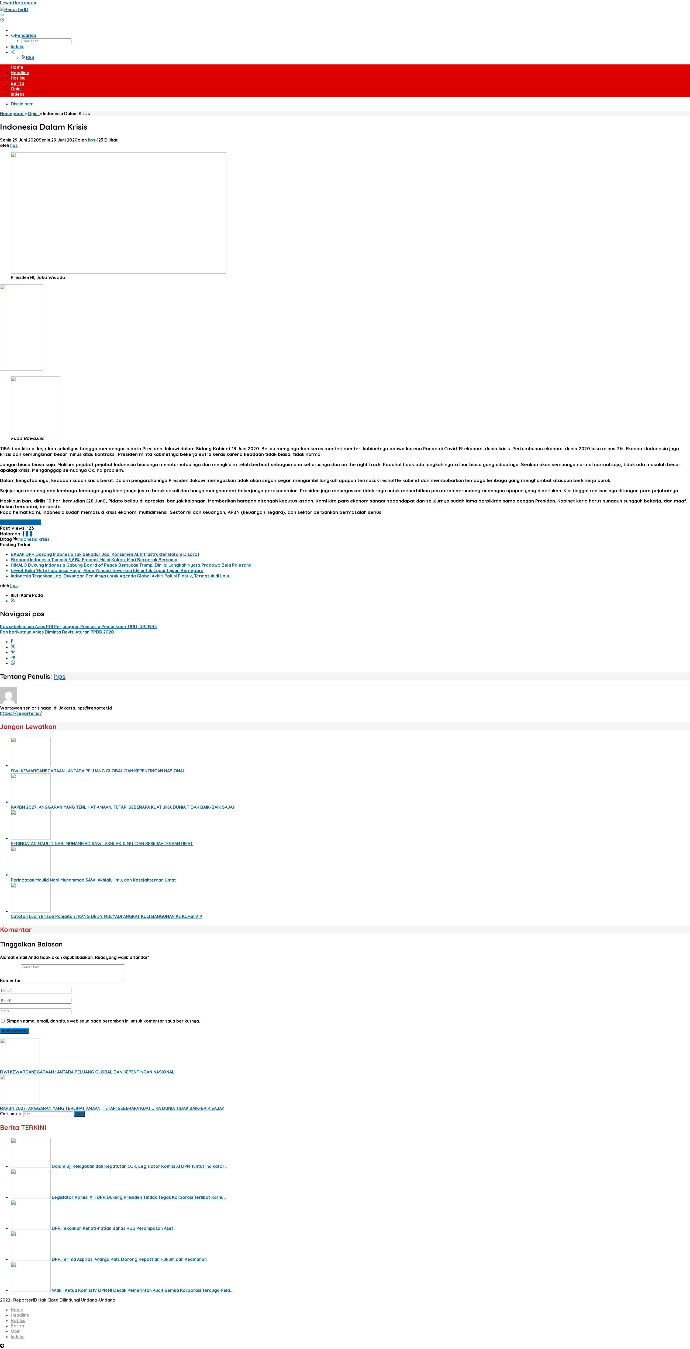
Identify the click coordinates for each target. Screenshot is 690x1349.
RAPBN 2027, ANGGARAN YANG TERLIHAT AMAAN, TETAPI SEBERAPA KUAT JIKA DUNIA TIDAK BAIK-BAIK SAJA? (123, 807)
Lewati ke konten (18, 2)
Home (17, 1309)
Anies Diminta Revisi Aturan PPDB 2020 (57, 632)
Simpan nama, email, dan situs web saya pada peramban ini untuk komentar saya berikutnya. (103, 1021)
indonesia (27, 539)
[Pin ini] (13, 652)
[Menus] (2, 15)
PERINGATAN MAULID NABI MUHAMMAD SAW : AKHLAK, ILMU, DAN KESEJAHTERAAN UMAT (102, 843)
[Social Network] (13, 52)
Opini (16, 1331)
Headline (20, 1315)
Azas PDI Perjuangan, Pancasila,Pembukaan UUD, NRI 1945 (78, 626)
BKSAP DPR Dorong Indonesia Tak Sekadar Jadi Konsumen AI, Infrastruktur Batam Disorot (105, 554)
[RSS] (13, 600)
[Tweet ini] (13, 647)
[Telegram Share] (13, 657)
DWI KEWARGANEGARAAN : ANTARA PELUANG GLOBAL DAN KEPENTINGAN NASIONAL (98, 770)
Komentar (10, 980)
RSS (30, 57)
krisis (44, 539)
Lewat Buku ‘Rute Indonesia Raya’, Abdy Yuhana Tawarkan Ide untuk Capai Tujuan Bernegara (107, 570)
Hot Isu (18, 1320)
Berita (17, 1326)
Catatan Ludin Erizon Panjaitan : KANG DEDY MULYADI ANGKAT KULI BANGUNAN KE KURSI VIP (106, 916)
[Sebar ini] (12, 641)
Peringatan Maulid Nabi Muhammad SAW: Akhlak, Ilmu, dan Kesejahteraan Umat (93, 880)
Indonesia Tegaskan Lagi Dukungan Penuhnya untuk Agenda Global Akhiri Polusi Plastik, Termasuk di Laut (120, 576)
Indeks (17, 1336)
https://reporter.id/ (21, 713)
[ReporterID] (14, 9)
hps (59, 676)
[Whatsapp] (13, 663)
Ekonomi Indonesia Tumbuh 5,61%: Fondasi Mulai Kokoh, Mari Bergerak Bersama (94, 559)
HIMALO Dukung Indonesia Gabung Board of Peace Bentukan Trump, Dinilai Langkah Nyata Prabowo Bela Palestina (131, 565)
